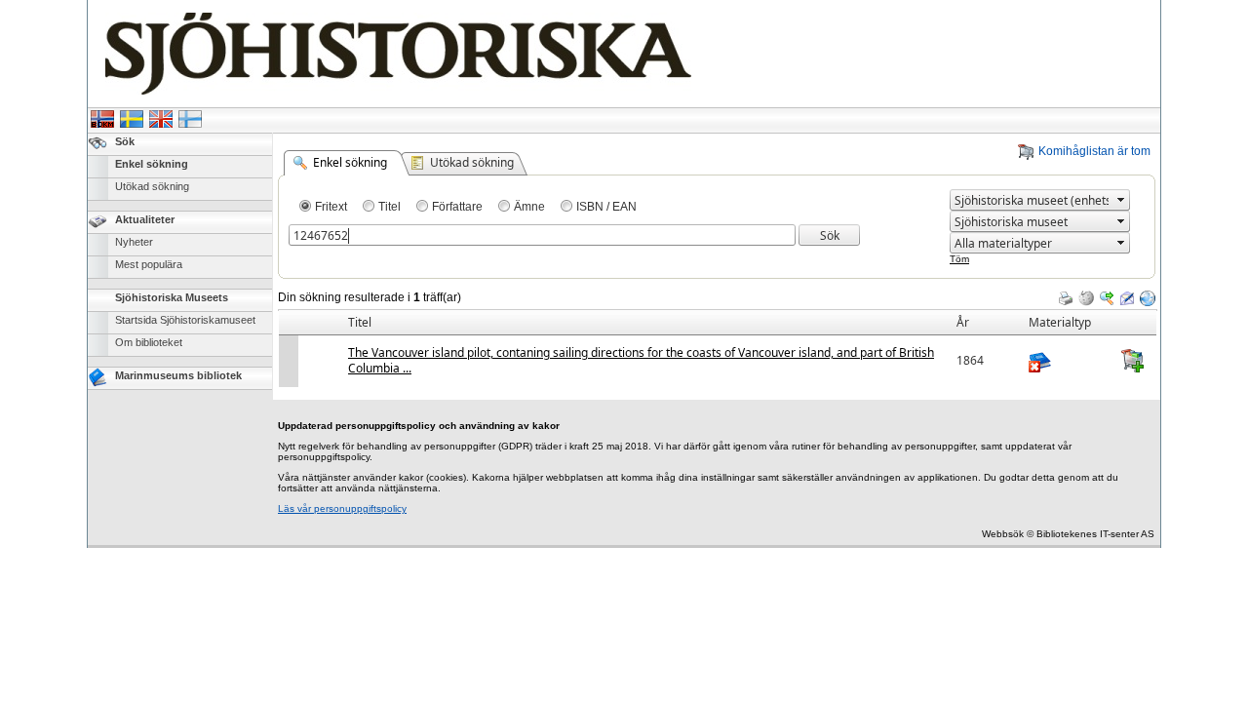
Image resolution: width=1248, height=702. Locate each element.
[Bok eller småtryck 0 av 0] (1068, 360)
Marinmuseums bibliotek (178, 375)
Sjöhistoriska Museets (171, 297)
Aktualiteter (145, 219)
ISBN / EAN (606, 207)
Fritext (331, 207)
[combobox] (1032, 200)
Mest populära (148, 264)
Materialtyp (1060, 322)
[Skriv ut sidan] (1065, 298)
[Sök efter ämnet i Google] (1106, 298)
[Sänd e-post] (1127, 298)
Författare (457, 207)
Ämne (529, 207)
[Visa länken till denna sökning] (1147, 298)
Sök (125, 141)
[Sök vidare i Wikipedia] (1086, 298)
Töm (959, 259)
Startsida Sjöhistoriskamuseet (185, 320)
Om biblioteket (148, 342)
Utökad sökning (152, 186)
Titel (389, 207)
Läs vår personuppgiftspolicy (342, 508)
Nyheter (134, 242)
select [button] (1121, 200)
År (962, 322)
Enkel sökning (151, 164)
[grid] (717, 310)
